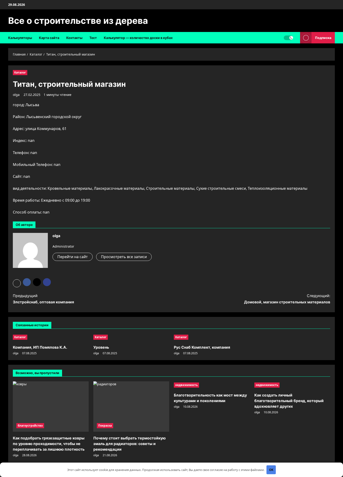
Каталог (20, 72)
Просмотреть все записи (124, 256)
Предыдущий (43, 298)
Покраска (105, 426)
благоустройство (30, 426)
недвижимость (186, 385)
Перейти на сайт (72, 256)
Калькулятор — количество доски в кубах (138, 38)
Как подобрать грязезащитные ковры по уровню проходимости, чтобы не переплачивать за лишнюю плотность (48, 444)
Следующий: (287, 298)
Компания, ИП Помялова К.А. (40, 347)
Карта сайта (49, 38)
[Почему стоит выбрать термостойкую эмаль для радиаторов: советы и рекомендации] (131, 406)
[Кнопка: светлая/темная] (288, 37)
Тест (93, 38)
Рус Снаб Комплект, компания (202, 347)
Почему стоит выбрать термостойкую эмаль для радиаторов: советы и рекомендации (129, 444)
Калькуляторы (20, 38)
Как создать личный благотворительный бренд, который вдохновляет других (289, 401)
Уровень (101, 347)
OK (271, 470)
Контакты (74, 38)
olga (16, 94)
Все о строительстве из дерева (78, 20)
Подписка (323, 38)
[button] (17, 283)
